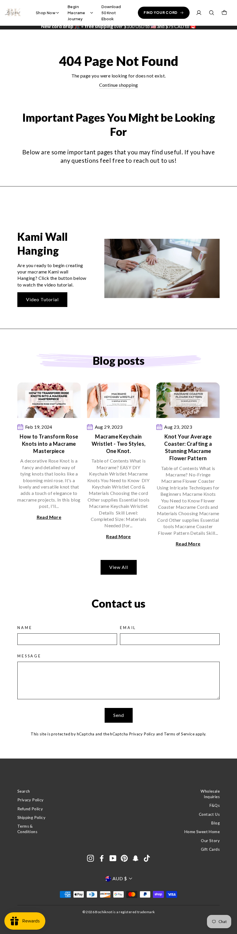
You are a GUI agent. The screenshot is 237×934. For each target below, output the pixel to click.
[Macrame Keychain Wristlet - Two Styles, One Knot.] (118, 400)
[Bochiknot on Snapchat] (135, 858)
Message (29, 656)
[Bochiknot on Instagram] (90, 858)
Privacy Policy (142, 734)
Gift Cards (210, 849)
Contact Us (209, 814)
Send (118, 715)
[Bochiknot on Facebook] (101, 858)
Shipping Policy (31, 817)
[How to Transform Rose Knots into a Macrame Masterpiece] (49, 400)
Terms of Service (179, 734)
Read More (49, 517)
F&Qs (215, 805)
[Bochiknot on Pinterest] (124, 858)
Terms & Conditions (27, 829)
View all (118, 567)
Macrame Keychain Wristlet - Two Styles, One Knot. (119, 443)
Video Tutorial (42, 299)
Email (128, 627)
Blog (215, 823)
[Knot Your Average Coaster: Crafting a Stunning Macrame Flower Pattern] (188, 400)
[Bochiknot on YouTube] (113, 858)
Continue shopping (118, 85)
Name (24, 627)
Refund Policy (30, 809)
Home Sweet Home (202, 831)
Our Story (210, 840)
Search (23, 791)
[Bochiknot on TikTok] (146, 858)
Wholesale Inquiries (210, 794)
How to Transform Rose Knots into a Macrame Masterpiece (49, 443)
